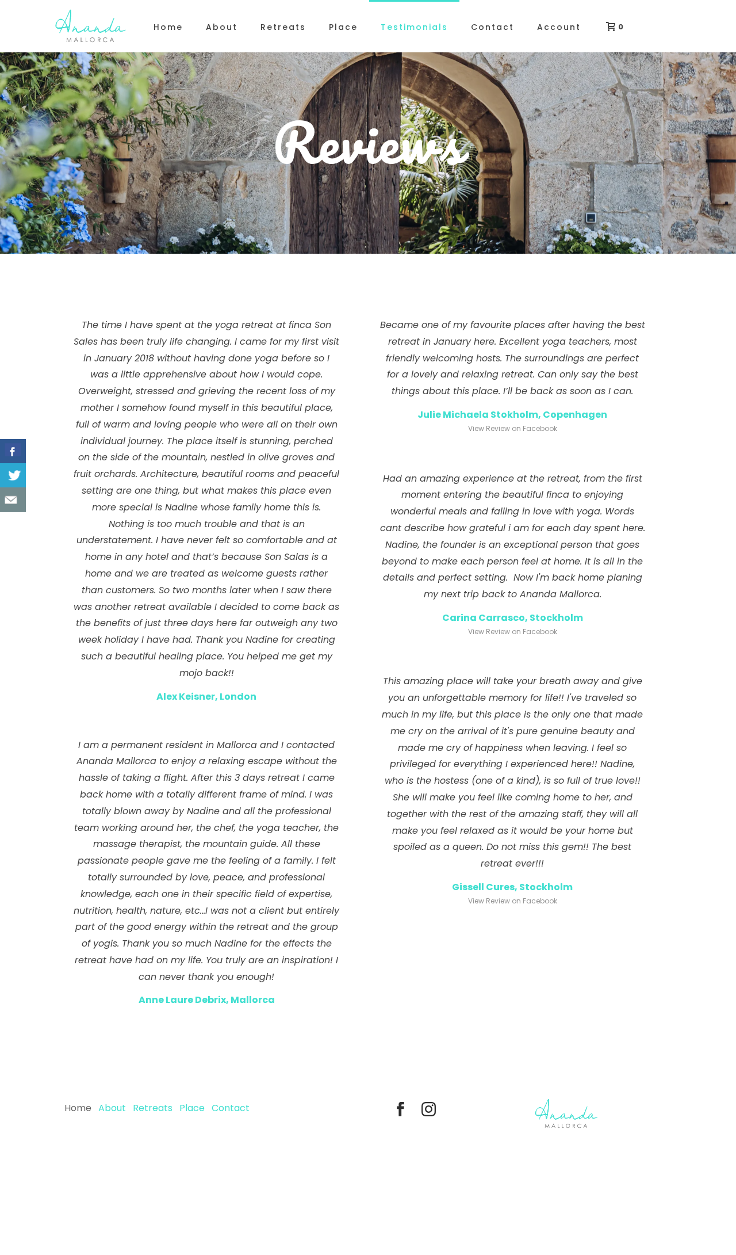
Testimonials (414, 27)
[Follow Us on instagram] (428, 1110)
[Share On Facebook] (13, 451)
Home (168, 27)
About (221, 27)
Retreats (283, 27)
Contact (492, 27)
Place (343, 27)
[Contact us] (13, 499)
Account (559, 27)
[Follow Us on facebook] (400, 1110)
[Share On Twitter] (13, 475)
